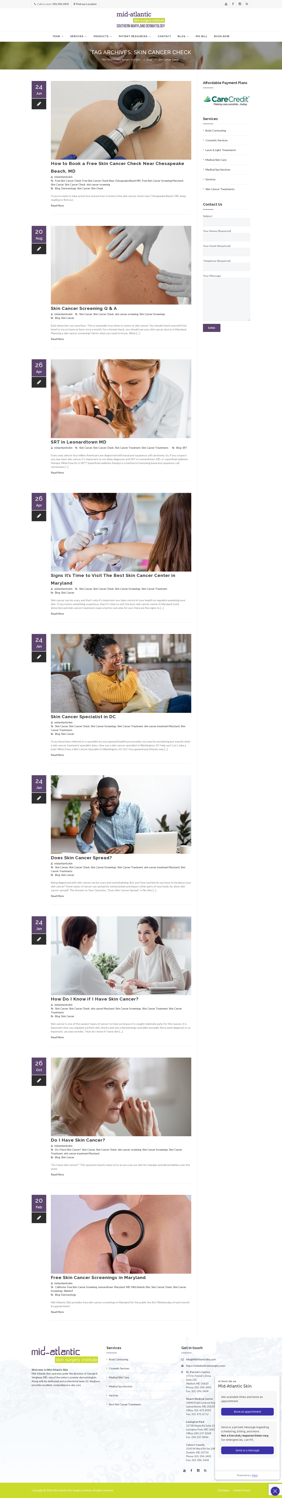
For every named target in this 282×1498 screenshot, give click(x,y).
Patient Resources (133, 36)
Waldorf (68, 1290)
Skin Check (97, 188)
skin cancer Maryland (102, 1008)
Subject (208, 216)
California (60, 1287)
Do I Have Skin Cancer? (78, 1140)
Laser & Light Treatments (220, 150)
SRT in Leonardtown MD (78, 441)
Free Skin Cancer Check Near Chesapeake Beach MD (111, 180)
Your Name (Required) (217, 231)
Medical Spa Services (217, 169)
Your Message (212, 275)
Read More (57, 205)
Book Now (222, 36)
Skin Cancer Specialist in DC (83, 716)
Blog (182, 36)
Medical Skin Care (216, 159)
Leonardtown (105, 1287)
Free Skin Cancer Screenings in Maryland (98, 1277)
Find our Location (86, 4)
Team (56, 36)
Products (101, 36)
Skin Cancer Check (75, 184)
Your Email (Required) (217, 245)
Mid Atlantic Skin (140, 1287)
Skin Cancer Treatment (127, 447)
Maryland (119, 1287)
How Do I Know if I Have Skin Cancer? (95, 998)
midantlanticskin (63, 176)
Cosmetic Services (216, 140)
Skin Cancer (57, 184)
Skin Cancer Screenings (152, 314)
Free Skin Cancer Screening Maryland (162, 180)
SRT (184, 447)
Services (76, 36)
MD (128, 1287)
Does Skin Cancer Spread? (81, 857)
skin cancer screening (98, 184)
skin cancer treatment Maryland (162, 726)
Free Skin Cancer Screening (82, 1287)
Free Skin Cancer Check (68, 180)
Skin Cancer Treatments (155, 447)
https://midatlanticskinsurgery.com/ (206, 1365)
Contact (164, 36)
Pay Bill (202, 36)
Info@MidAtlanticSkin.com (201, 1359)
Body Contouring (215, 130)
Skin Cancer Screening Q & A (84, 308)
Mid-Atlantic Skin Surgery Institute (72, 1490)
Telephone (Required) (217, 260)
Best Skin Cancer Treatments (125, 1404)
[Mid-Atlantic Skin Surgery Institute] (141, 19)
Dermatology (68, 188)
